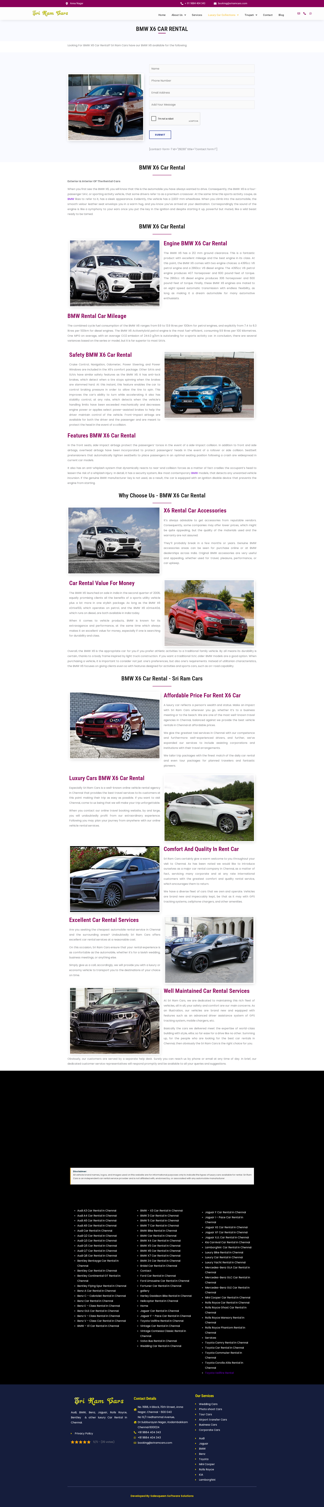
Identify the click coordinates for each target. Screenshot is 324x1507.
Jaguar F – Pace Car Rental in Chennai (165, 1316)
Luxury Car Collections (221, 15)
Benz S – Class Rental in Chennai (98, 1316)
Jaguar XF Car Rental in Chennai (226, 1232)
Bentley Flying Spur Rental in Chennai (101, 1286)
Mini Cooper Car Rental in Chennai (227, 1297)
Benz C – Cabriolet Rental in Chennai (101, 1296)
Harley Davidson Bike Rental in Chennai (166, 1296)
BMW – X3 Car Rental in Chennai (161, 1211)
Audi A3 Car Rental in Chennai (96, 1211)
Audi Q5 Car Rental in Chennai (97, 1246)
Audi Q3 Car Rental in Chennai (97, 1241)
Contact (268, 15)
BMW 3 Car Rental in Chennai (159, 1216)
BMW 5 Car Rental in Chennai (159, 1220)
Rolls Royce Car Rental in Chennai (227, 1303)
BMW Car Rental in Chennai (158, 1236)
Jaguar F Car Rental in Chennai (225, 1212)
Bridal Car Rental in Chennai (158, 1266)
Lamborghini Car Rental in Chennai (228, 1247)
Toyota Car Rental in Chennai (224, 1348)
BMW (71, 199)
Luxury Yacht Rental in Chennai (225, 1262)
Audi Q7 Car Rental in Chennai (97, 1251)
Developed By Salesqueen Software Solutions (162, 1496)
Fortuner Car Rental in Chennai (160, 1286)
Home (162, 15)
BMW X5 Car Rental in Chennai (160, 1246)
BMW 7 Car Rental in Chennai (159, 1226)
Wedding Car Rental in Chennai (160, 1346)
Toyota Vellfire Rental (219, 1373)
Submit (160, 134)
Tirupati (249, 15)
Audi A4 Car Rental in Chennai (97, 1216)
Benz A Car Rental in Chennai (96, 1291)
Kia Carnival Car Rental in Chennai (227, 1242)
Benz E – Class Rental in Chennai (98, 1306)
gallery (144, 1291)
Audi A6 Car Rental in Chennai (96, 1220)
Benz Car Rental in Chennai (95, 1301)
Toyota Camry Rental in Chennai (226, 1343)
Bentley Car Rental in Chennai (97, 1271)
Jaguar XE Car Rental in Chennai (226, 1227)
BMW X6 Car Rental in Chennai (160, 1251)
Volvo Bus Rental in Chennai (158, 1341)
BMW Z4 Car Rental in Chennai (160, 1261)
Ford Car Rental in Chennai (158, 1276)
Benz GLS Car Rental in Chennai (98, 1311)
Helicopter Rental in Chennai (159, 1301)
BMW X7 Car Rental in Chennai (160, 1256)
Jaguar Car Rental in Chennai (159, 1311)
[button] (179, 15)
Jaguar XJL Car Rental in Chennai (227, 1237)
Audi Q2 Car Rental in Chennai (97, 1236)
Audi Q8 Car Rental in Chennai (97, 1256)
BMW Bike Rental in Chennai (158, 1231)
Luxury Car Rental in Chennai (224, 1257)
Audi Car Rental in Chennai (94, 1231)
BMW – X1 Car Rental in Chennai (98, 1326)
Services (197, 15)
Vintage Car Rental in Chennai (160, 1326)
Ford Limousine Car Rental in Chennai (164, 1281)
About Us (177, 15)
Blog (281, 15)
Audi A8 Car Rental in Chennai (96, 1226)
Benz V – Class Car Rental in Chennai (101, 1321)
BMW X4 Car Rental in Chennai (160, 1241)
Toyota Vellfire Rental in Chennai (161, 1321)
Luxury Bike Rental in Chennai (224, 1252)
